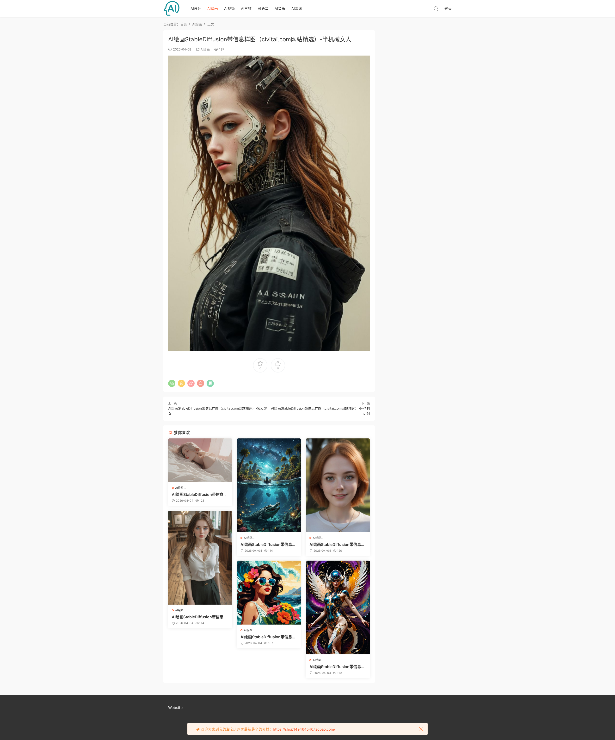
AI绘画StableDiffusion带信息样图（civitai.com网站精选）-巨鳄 (268, 544)
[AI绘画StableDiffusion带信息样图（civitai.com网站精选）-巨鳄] (269, 485)
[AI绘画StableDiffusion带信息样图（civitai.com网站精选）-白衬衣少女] (200, 558)
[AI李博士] (171, 8)
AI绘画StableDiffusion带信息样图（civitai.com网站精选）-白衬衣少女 (200, 616)
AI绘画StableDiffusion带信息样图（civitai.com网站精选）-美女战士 (337, 666)
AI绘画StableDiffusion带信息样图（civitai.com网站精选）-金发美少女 (337, 544)
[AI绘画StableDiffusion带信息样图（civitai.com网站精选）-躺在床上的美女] (200, 460)
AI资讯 (296, 8)
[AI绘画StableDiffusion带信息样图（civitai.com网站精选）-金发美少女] (338, 485)
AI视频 (229, 8)
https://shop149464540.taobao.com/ (304, 729)
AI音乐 (280, 8)
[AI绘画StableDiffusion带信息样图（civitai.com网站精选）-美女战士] (338, 607)
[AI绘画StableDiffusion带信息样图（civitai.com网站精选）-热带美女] (269, 593)
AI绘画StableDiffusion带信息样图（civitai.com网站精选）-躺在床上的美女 (200, 494)
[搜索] (435, 8)
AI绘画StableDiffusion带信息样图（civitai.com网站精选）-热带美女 (268, 636)
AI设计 (196, 8)
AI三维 (246, 8)
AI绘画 (212, 8)
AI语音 (263, 8)
